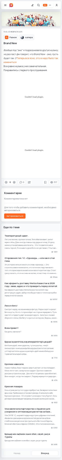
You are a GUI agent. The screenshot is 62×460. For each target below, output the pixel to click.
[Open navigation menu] (5, 5)
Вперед (45, 453)
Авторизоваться (14, 216)
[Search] (38, 5)
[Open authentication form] (56, 5)
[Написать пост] (32, 5)
